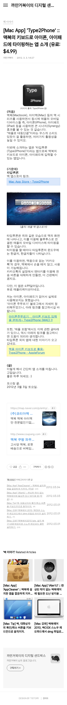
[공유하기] (20, 467)
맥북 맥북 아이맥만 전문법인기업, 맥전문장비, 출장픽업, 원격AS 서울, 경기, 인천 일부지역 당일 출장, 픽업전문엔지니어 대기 (23, 420)
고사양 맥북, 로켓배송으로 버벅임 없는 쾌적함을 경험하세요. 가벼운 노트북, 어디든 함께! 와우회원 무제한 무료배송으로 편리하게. (22, 446)
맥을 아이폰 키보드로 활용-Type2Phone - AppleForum (27, 350)
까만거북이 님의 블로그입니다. (21, 660)
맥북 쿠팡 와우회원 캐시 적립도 (23, 440)
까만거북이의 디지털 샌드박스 (33, 5)
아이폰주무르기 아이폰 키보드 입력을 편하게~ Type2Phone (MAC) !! (33, 318)
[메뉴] (5, 5)
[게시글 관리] (25, 467)
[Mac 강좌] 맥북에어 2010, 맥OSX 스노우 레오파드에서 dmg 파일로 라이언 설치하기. (26, 513)
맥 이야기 (11, 479)
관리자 (45, 698)
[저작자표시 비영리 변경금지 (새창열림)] (49, 467)
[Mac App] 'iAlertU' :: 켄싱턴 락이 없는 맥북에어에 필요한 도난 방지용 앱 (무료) (25, 495)
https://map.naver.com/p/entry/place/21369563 (30, 408)
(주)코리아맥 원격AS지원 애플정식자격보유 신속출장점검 (23, 414)
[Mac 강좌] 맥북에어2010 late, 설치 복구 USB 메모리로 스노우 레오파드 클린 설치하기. (25, 523)
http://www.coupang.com (25, 434)
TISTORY (34, 698)
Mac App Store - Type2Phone (29, 181)
